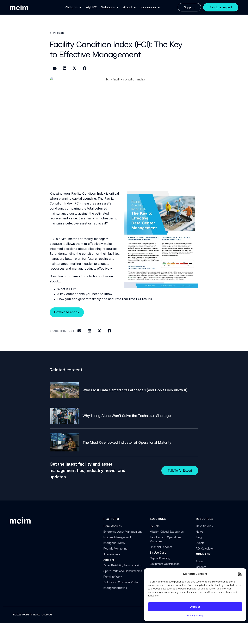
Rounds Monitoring (115, 548)
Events (200, 542)
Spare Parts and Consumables (122, 571)
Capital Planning (160, 558)
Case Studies (204, 526)
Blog (199, 537)
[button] (240, 574)
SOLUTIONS (158, 518)
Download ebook (66, 312)
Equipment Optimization (165, 563)
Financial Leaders (161, 547)
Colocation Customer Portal (120, 582)
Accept (195, 606)
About (199, 561)
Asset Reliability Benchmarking (122, 565)
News (199, 531)
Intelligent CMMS (114, 542)
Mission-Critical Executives (167, 531)
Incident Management (117, 537)
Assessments (111, 554)
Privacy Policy (195, 615)
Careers (201, 567)
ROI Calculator (205, 548)
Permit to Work (112, 576)
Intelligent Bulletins (115, 587)
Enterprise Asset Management (122, 531)
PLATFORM (111, 518)
